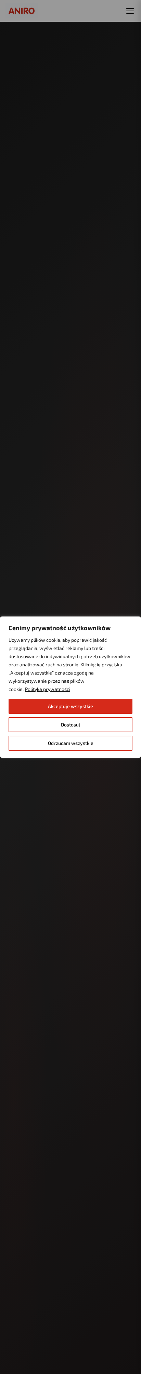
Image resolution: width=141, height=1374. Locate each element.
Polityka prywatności (47, 689)
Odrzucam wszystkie (70, 743)
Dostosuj (70, 724)
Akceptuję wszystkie (70, 706)
